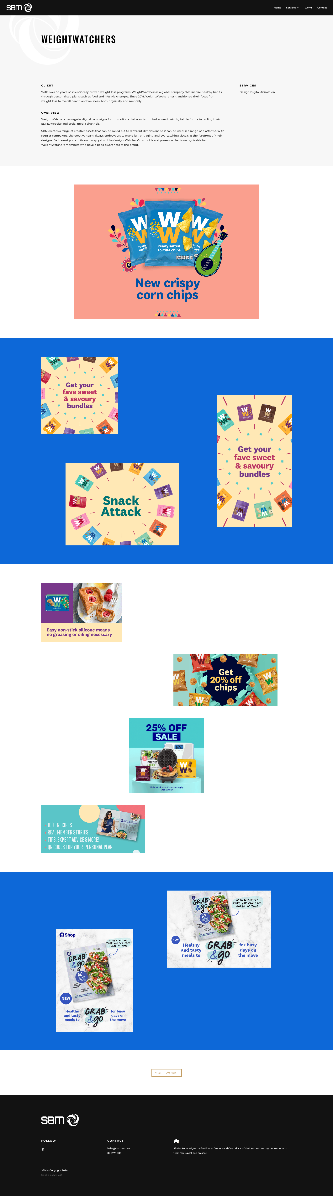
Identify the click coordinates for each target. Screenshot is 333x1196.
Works (308, 7)
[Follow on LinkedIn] (43, 1149)
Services (291, 7)
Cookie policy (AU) (51, 1174)
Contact (322, 7)
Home (277, 7)
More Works (166, 1073)
